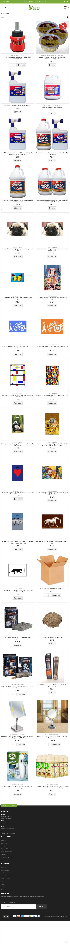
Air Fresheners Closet (17, 784)
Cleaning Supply (5, 870)
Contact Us (4, 860)
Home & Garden (20, 684)
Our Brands (4, 843)
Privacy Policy (4, 846)
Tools (22, 55)
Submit (41, 906)
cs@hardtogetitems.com (7, 828)
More (2, 890)
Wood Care (44, 55)
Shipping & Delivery (6, 849)
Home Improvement (6, 875)
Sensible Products (15, 55)
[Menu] (5, 7)
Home (2, 13)
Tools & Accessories (49, 105)
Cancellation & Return (7, 851)
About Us (3, 840)
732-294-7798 (6, 1)
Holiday (3, 884)
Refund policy (4, 854)
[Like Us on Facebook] (7, 916)
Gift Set (15, 247)
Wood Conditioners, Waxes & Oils (55, 55)
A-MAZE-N (14, 684)
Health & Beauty (13, 734)
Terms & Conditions (6, 857)
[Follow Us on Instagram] (4, 916)
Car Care (3, 867)
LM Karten (19, 247)
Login (67, 1)
